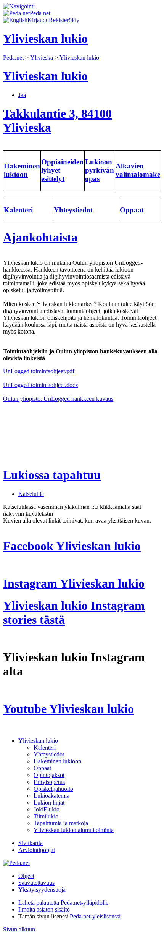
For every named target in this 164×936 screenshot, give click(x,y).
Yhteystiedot (49, 754)
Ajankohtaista (40, 237)
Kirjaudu (38, 20)
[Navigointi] (19, 6)
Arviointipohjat (36, 850)
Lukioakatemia (51, 795)
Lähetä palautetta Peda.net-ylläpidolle (63, 902)
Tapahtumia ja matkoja (61, 823)
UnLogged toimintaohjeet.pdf (38, 371)
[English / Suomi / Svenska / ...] (15, 20)
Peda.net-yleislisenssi (95, 916)
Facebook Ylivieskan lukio (72, 546)
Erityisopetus (49, 782)
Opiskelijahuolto (53, 788)
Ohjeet (26, 876)
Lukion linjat (49, 802)
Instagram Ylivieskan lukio (74, 583)
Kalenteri (45, 747)
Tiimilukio (46, 816)
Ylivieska (41, 57)
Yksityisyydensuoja (42, 889)
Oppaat (42, 768)
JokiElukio (46, 809)
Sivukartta (30, 843)
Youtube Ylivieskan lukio (68, 709)
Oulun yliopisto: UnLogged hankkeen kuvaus (58, 398)
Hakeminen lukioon (57, 761)
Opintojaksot (49, 775)
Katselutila (31, 494)
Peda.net (13, 57)
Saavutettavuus (36, 882)
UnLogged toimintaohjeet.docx (40, 385)
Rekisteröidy (64, 20)
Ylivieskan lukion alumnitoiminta (74, 830)
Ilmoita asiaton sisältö (44, 909)
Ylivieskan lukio (79, 57)
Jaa (22, 95)
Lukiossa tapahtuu (52, 475)
